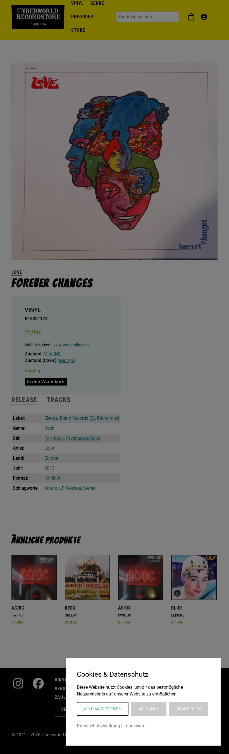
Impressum (134, 726)
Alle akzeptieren (102, 709)
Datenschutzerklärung (98, 726)
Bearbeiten (188, 709)
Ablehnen (149, 709)
